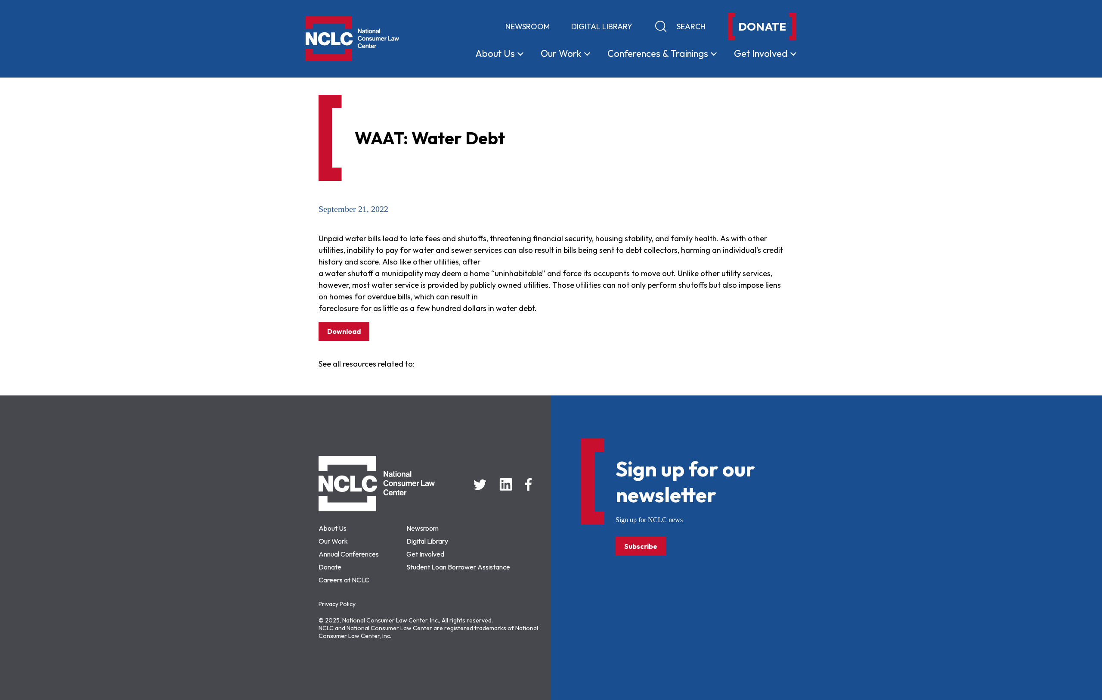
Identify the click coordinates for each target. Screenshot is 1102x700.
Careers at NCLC (344, 580)
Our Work (333, 541)
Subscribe (640, 546)
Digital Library (601, 26)
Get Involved (425, 554)
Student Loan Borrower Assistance (458, 567)
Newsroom (527, 26)
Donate (330, 567)
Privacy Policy (337, 604)
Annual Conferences (349, 554)
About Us (333, 528)
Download (344, 331)
